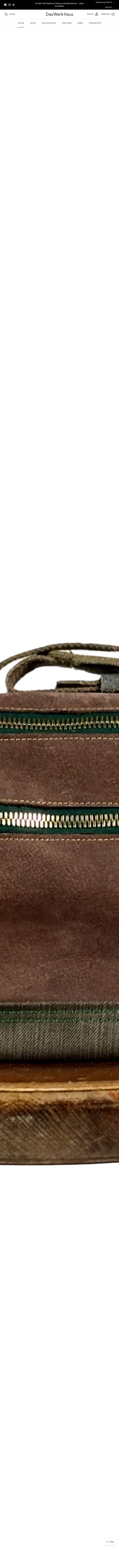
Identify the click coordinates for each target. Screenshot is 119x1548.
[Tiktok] (13, 5)
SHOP (33, 23)
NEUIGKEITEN (49, 23)
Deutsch (108, 7)
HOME (21, 23)
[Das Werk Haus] (59, 14)
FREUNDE (67, 23)
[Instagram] (9, 5)
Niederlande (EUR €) (104, 2)
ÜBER (80, 23)
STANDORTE (95, 23)
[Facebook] (5, 5)
